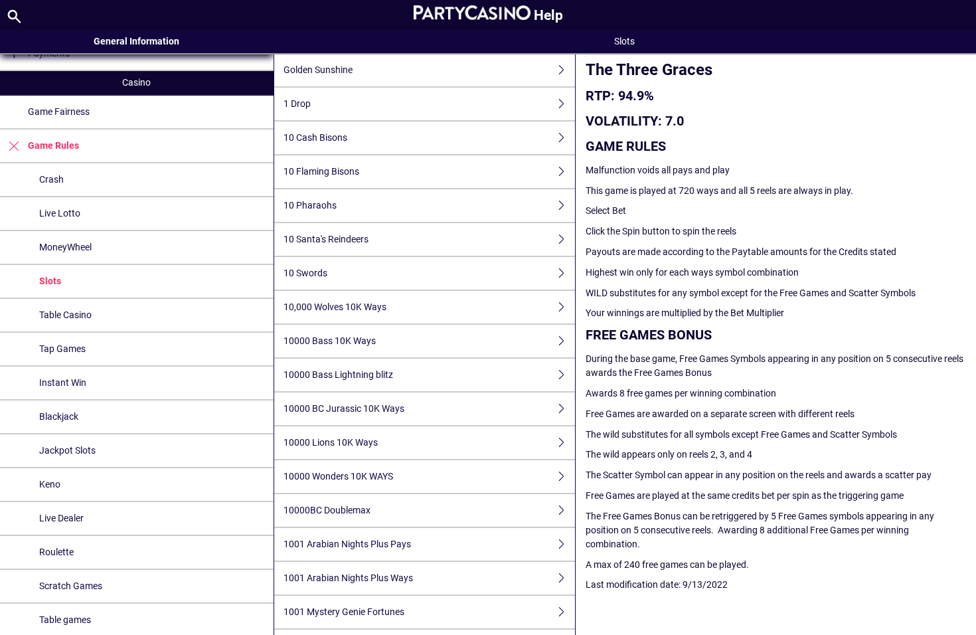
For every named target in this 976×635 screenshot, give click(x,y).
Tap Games (62, 348)
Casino (136, 82)
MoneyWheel (65, 247)
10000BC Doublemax (327, 510)
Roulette (56, 552)
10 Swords (305, 273)
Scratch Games (70, 586)
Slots (50, 281)
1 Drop (297, 103)
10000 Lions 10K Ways (331, 442)
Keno (49, 484)
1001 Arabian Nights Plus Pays (347, 544)
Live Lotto (59, 213)
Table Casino (65, 315)
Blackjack (58, 416)
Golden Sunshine (318, 69)
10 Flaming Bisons (321, 171)
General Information (136, 41)
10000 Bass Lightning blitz (338, 374)
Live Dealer (61, 518)
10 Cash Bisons (315, 137)
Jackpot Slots (67, 450)
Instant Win (62, 382)
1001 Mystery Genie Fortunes (344, 611)
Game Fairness (59, 111)
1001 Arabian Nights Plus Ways (348, 578)
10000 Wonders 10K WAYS (338, 476)
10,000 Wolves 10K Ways (335, 307)
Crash (51, 179)
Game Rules (53, 145)
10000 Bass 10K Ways (330, 340)
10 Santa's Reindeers (326, 239)
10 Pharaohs (310, 205)
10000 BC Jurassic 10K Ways (344, 408)
